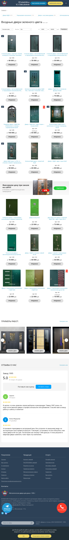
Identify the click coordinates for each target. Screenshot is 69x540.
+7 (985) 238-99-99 (23, 4)
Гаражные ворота (28, 469)
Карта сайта (4, 478)
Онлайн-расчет (50, 459)
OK (23, 536)
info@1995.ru (25, 2)
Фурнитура (26, 478)
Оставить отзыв (43, 387)
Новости (3, 475)
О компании (5, 465)
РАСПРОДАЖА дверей (30, 462)
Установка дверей (51, 469)
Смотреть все (64, 321)
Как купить (4, 462)
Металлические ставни (30, 472)
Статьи (3, 469)
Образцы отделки (28, 475)
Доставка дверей (51, 465)
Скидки (3, 459)
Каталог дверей (28, 459)
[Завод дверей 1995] (4, 3)
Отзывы (3, 472)
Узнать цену (12, 351)
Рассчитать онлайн (38, 3)
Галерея (48, 478)
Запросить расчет (55, 3)
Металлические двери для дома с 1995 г (22, 493)
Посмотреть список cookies (41, 536)
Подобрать (64, 29)
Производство (50, 462)
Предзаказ (11, 64)
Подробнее (60, 188)
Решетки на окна (28, 465)
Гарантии (48, 472)
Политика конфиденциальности (11, 481)
